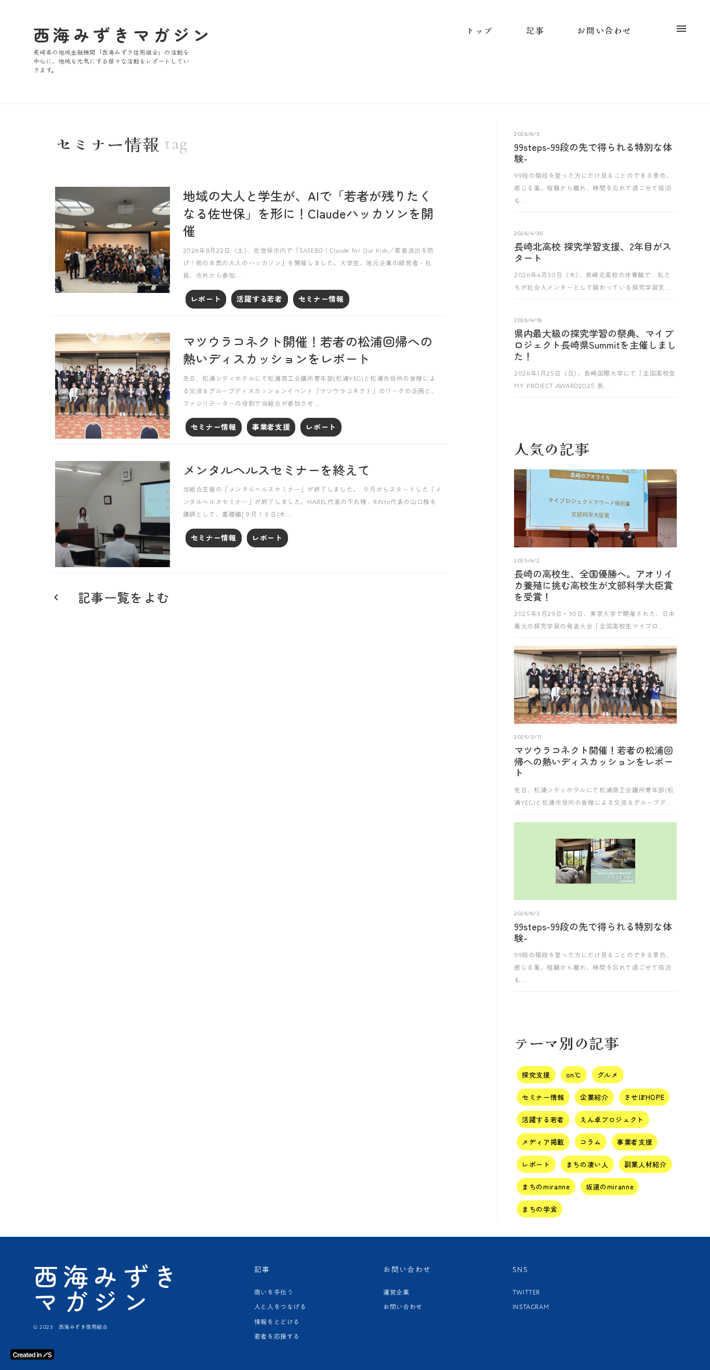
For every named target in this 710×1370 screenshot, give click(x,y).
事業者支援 (271, 426)
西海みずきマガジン (108, 1288)
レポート (206, 298)
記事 (535, 30)
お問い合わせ (403, 1306)
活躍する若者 (259, 298)
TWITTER (526, 1292)
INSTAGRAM (530, 1306)
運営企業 (396, 1292)
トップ (479, 30)
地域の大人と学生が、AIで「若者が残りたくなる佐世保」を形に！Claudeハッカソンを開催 (308, 213)
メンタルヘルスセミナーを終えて (276, 470)
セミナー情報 (321, 298)
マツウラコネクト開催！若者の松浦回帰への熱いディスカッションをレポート (307, 349)
